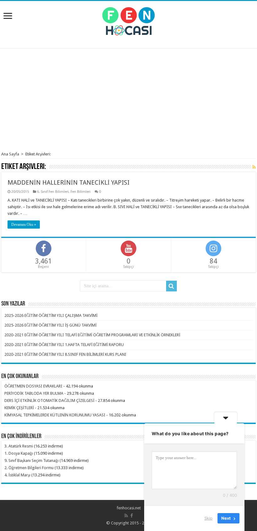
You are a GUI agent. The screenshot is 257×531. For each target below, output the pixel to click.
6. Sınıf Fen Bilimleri (53, 192)
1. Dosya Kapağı (18, 453)
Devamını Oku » (23, 224)
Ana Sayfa (10, 154)
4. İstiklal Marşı (17, 475)
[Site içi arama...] (171, 286)
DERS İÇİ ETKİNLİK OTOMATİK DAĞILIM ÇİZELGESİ (49, 400)
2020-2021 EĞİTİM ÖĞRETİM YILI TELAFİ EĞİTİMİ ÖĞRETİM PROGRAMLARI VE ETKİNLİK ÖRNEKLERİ (92, 335)
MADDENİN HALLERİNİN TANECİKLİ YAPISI (68, 182)
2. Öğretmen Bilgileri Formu (29, 467)
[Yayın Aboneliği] (254, 167)
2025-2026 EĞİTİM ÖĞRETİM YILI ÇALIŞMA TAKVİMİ (50, 315)
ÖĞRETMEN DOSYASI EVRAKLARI (33, 386)
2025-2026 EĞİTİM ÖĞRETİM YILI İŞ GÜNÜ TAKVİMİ (50, 325)
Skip (208, 518)
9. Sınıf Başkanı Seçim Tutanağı (31, 460)
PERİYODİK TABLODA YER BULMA (33, 393)
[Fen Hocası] (128, 20)
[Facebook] (132, 515)
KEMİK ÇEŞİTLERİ (19, 407)
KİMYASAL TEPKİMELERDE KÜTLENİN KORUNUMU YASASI (54, 415)
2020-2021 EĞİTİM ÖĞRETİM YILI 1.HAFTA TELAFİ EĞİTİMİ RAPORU (64, 344)
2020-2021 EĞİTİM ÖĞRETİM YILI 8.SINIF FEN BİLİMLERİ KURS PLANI (65, 354)
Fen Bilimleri (81, 192)
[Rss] (126, 515)
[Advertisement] (128, 100)
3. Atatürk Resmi (18, 446)
